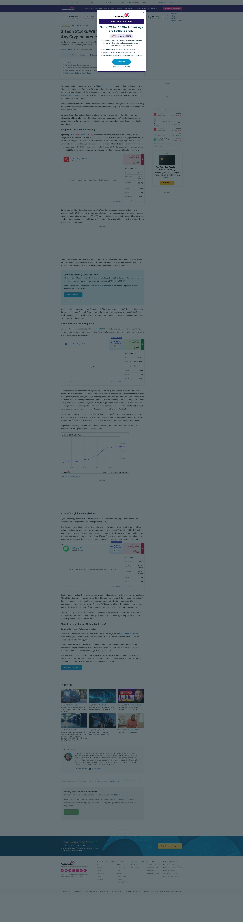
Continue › (121, 62)
